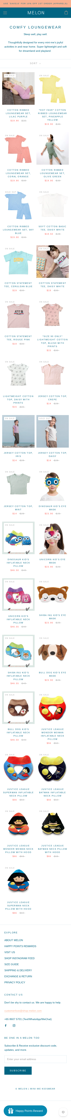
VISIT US (9, 952)
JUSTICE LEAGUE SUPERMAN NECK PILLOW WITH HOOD (18, 905)
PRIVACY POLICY (14, 982)
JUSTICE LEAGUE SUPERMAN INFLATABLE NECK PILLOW (18, 792)
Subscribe (18, 1070)
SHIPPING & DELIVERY (18, 970)
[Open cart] (66, 12)
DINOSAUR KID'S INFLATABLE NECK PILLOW (18, 562)
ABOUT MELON (13, 940)
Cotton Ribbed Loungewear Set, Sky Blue (18, 229)
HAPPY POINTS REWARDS (20, 946)
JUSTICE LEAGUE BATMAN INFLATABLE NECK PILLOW (52, 792)
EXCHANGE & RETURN (18, 976)
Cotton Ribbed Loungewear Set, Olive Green (52, 173)
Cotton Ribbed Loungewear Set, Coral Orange (18, 173)
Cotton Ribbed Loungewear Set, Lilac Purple (18, 113)
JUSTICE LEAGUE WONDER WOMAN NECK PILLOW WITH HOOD (18, 849)
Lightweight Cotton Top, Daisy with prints (18, 399)
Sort (34, 63)
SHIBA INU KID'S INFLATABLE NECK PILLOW (18, 675)
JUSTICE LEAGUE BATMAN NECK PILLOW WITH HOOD (52, 849)
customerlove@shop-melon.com (23, 1010)
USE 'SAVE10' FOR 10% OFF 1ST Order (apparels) (35, 4)
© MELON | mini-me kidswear (35, 1089)
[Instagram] (14, 1025)
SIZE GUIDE (11, 964)
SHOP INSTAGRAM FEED (19, 958)
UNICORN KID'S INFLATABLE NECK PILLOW (18, 619)
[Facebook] (5, 1025)
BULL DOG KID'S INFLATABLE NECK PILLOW (18, 732)
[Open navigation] (5, 12)
